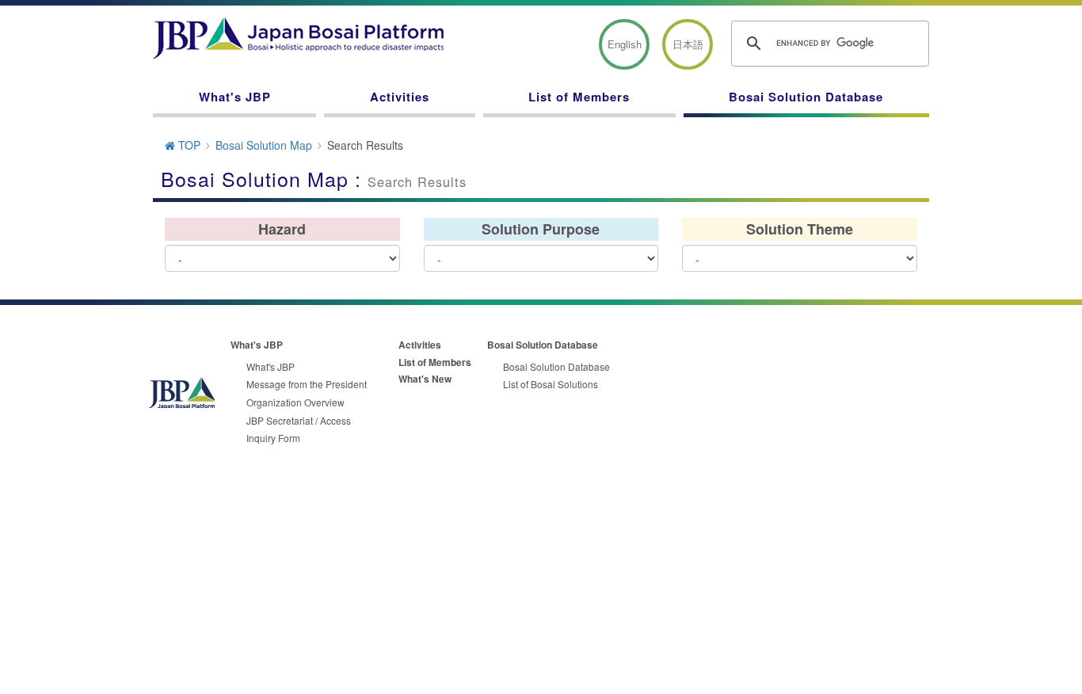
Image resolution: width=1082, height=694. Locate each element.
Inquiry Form (273, 437)
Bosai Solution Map (263, 145)
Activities (399, 96)
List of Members (579, 96)
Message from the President (306, 384)
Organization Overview (295, 402)
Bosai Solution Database (806, 96)
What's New (424, 379)
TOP (187, 145)
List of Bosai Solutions (550, 384)
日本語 (687, 43)
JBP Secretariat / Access (298, 420)
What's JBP (235, 96)
